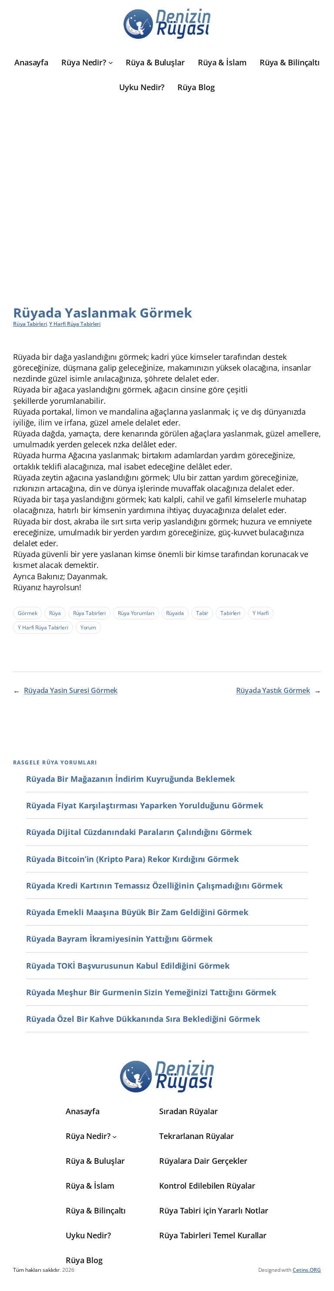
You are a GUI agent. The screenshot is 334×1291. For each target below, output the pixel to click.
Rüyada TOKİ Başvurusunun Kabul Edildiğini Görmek (128, 965)
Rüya (55, 613)
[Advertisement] (167, 185)
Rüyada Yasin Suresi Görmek (70, 690)
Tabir (202, 613)
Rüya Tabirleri (30, 324)
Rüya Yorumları (136, 613)
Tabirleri (230, 613)
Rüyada (175, 613)
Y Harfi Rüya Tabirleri (74, 324)
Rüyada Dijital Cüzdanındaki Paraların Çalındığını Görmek (138, 832)
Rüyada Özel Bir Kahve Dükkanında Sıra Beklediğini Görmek (143, 1018)
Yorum (88, 627)
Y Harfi (261, 613)
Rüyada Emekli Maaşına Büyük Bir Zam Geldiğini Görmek (137, 912)
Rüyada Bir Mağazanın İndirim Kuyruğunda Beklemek (130, 778)
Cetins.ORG (307, 1270)
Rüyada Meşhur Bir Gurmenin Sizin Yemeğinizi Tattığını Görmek (151, 992)
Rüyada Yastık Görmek (273, 690)
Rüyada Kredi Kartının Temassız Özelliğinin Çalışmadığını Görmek (154, 885)
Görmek (27, 613)
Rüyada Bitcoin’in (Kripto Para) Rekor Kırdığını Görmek (132, 859)
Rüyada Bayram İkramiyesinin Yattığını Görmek (119, 938)
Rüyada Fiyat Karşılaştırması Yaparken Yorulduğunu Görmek (144, 805)
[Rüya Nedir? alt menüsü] (110, 62)
